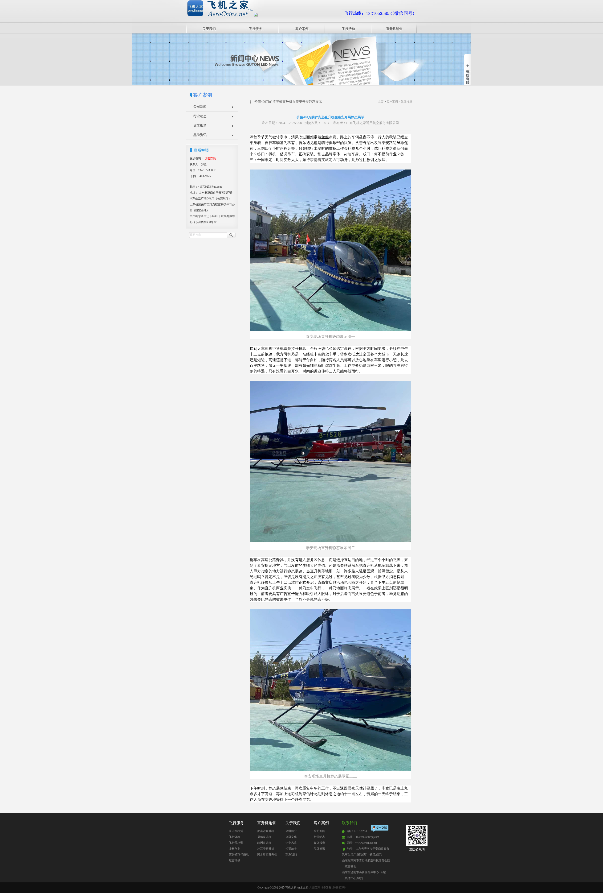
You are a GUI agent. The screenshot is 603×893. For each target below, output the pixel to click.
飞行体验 (234, 837)
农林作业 (234, 848)
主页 (380, 101)
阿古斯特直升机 (267, 854)
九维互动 (315, 887)
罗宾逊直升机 (265, 831)
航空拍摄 (234, 860)
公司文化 (291, 837)
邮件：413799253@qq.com (363, 837)
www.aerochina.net (366, 842)
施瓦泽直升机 (265, 848)
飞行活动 (348, 29)
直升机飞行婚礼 (239, 854)
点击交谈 (380, 829)
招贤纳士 (291, 848)
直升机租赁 (236, 831)
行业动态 (200, 116)
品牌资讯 (200, 135)
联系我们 (291, 854)
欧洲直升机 (264, 842)
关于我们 (209, 29)
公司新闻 (200, 106)
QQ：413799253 (357, 831)
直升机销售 (394, 29)
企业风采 (291, 842)
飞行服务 (255, 29)
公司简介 (291, 831)
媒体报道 (200, 125)
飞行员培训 (236, 842)
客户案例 (302, 29)
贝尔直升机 (264, 837)
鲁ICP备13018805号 (333, 887)
